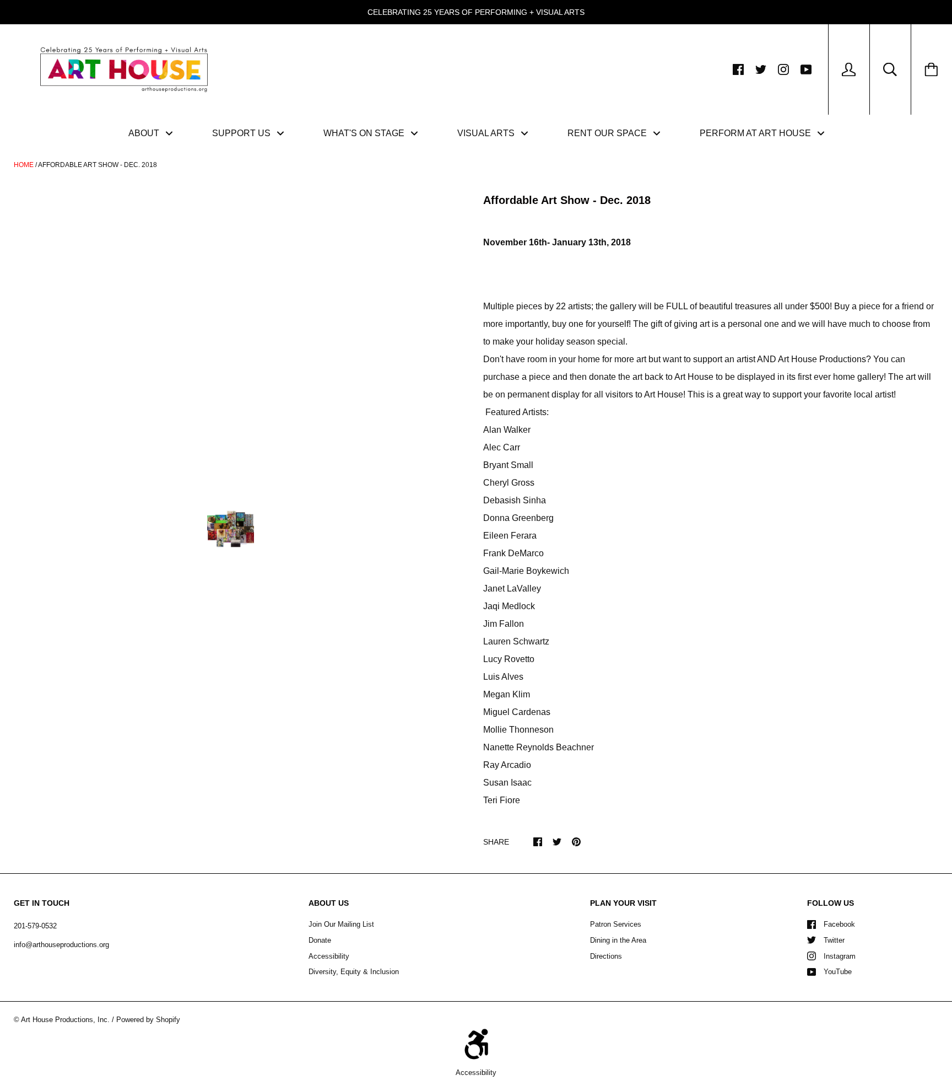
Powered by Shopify (148, 1019)
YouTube (838, 972)
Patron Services (615, 924)
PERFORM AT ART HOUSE (756, 133)
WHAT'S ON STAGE (365, 133)
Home (24, 165)
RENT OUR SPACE (608, 133)
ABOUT (144, 133)
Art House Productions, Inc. (65, 1019)
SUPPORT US (242, 133)
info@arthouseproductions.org (61, 944)
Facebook (839, 924)
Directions (606, 956)
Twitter (834, 940)
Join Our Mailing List (341, 924)
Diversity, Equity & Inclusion (354, 972)
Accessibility (329, 956)
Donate (320, 940)
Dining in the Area (618, 940)
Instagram (840, 956)
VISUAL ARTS (487, 133)
